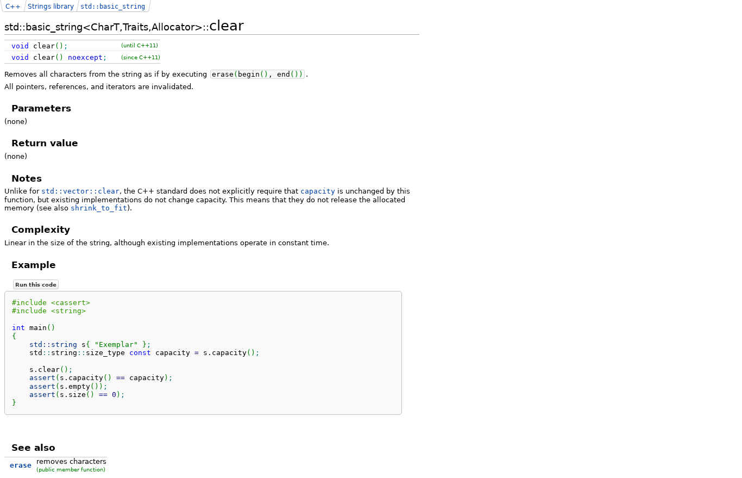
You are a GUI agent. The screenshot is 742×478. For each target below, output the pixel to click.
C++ (13, 6)
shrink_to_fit (99, 208)
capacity (317, 191)
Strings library (51, 6)
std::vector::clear (80, 191)
